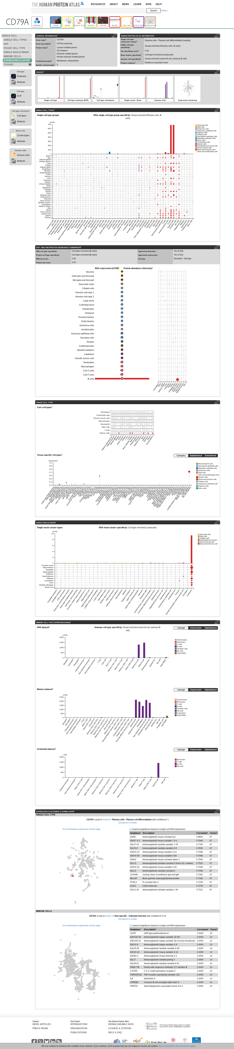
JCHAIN (134, 874)
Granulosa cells (86, 325)
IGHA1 (133, 859)
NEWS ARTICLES (42, 1024)
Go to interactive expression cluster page (81, 829)
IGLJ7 (133, 959)
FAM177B (134, 967)
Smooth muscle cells (84, 358)
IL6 (131, 978)
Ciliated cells (88, 288)
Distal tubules (87, 321)
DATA (148, 4)
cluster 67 (107, 819)
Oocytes (90, 342)
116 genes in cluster (127, 822)
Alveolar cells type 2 (84, 296)
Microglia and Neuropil (83, 280)
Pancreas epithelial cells (82, 333)
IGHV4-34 (134, 867)
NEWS (125, 4)
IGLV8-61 (134, 963)
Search (153, 10)
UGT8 (133, 933)
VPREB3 (134, 982)
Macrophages (87, 366)
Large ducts (88, 301)
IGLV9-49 (134, 948)
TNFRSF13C (136, 975)
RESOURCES (98, 4)
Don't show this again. (186, 1046)
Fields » (164, 10)
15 (130, 829)
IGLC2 (133, 871)
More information (167, 1046)
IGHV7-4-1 (135, 840)
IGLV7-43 (134, 844)
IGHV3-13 (134, 852)
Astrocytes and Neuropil (83, 276)
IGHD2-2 (134, 956)
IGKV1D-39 (135, 937)
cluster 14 (109, 916)
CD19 (133, 886)
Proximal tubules (86, 317)
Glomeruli (89, 313)
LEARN (137, 4)
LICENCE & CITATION (119, 1028)
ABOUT (114, 4)
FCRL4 (133, 882)
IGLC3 (133, 863)
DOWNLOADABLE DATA (121, 1024)
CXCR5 (133, 971)
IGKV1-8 (134, 944)
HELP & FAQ (115, 1032)
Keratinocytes (87, 329)
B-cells (91, 379)
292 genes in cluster (127, 919)
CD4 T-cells (88, 370)
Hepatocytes (88, 309)
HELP (159, 4)
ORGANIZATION (78, 1028)
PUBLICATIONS (78, 1032)
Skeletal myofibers (85, 350)
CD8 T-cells (88, 375)
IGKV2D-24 (135, 941)
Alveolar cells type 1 (84, 292)
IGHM (133, 837)
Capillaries (89, 354)
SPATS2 (134, 986)
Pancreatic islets (86, 284)
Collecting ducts (86, 305)
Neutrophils (88, 362)
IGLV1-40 (134, 890)
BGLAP (133, 878)
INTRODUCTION (78, 1024)
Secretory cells (87, 338)
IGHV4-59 (134, 856)
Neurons (90, 272)
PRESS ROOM (40, 1028)
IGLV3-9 (134, 848)
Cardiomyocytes (86, 346)
